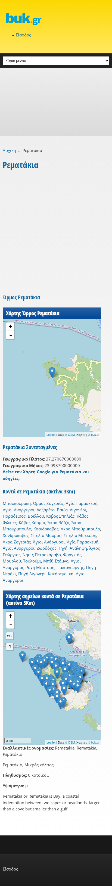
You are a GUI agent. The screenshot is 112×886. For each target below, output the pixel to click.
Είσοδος (23, 35)
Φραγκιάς (72, 554)
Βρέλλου (36, 516)
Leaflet (50, 434)
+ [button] (10, 326)
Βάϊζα (62, 509)
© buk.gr (93, 434)
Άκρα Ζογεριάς (17, 542)
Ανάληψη (78, 548)
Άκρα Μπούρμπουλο (80, 528)
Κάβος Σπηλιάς (60, 516)
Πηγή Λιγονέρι (32, 573)
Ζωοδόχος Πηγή (52, 548)
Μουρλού (12, 561)
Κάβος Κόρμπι (32, 522)
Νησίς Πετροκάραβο (42, 554)
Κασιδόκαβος (45, 528)
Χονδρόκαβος (16, 535)
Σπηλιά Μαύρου (46, 535)
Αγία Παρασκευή (81, 503)
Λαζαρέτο (46, 509)
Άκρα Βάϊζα (58, 522)
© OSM (70, 434)
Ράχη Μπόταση (40, 567)
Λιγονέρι (78, 509)
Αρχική (9, 150)
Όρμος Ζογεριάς (48, 503)
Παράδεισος (14, 516)
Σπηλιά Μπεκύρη (80, 535)
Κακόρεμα (57, 573)
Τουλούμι (32, 561)
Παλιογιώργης (70, 567)
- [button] (11, 335)
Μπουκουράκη (17, 503)
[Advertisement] (56, 102)
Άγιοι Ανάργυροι (19, 509)
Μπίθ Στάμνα (56, 561)
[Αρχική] (56, 19)
